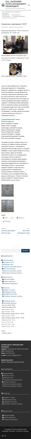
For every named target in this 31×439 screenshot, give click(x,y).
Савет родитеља (9, 281)
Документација (8, 260)
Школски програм (9, 268)
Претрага (25, 250)
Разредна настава (10, 292)
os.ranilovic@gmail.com (13, 355)
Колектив (6, 288)
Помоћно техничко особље (13, 296)
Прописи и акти (8, 262)
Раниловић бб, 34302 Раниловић (17, 349)
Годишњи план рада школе (12, 266)
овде (24, 55)
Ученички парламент (16, 27)
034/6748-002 (9, 351)
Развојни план (8, 264)
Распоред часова (9, 301)
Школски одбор (9, 279)
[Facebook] (5, 436)
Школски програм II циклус (13, 273)
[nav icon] (29, 5)
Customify (26, 431)
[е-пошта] (2, 436)
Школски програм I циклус (13, 271)
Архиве (3, 331)
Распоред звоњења (9, 303)
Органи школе (7, 277)
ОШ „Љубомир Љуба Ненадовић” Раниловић (16, 3)
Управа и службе (9, 290)
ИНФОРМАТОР (8, 256)
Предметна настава (10, 294)
